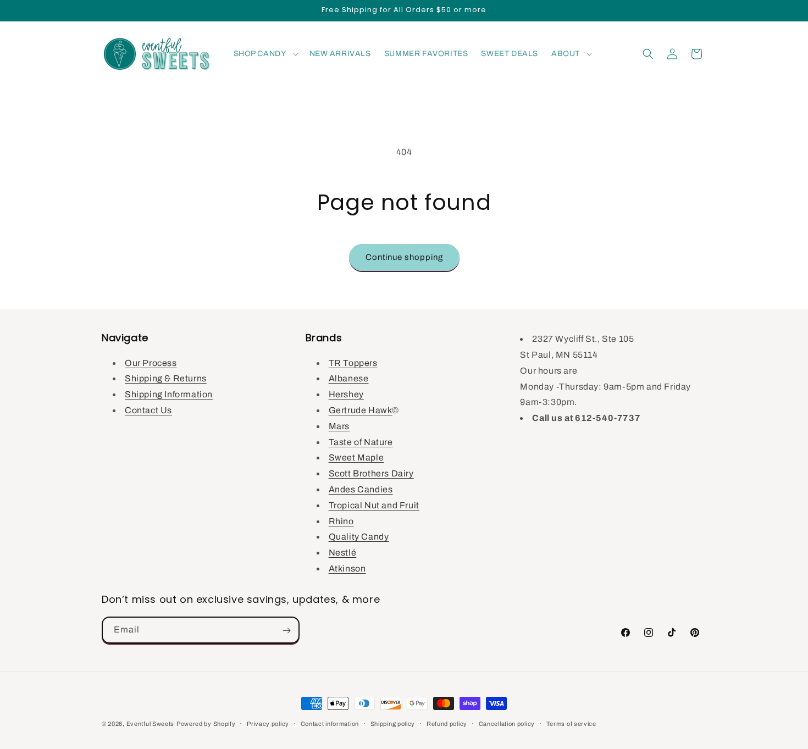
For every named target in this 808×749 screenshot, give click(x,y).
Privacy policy (268, 723)
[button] (265, 53)
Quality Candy (359, 536)
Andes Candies (361, 488)
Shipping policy (393, 723)
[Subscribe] (286, 630)
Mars (339, 425)
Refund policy (447, 723)
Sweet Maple (356, 457)
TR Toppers (353, 362)
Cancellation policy (507, 723)
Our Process (151, 362)
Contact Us (148, 409)
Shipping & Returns (166, 378)
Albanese (349, 378)
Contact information (330, 723)
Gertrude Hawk (360, 409)
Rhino (341, 520)
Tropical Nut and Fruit (374, 504)
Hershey (346, 394)
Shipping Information (169, 394)
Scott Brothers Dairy (371, 473)
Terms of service (571, 723)
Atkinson (347, 568)
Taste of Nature (361, 441)
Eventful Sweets (150, 723)
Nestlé (343, 552)
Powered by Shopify (206, 723)
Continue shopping (404, 257)
